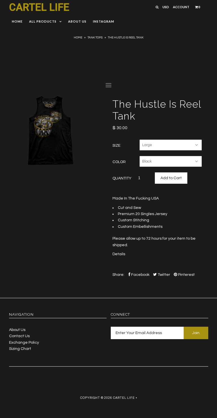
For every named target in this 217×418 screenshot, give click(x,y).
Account (181, 7)
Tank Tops (95, 37)
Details (118, 254)
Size (116, 146)
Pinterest (186, 275)
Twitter (163, 275)
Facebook (139, 275)
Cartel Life (39, 7)
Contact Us (19, 336)
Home (17, 21)
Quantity (121, 178)
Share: (118, 275)
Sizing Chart (20, 349)
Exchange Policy (24, 343)
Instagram (103, 21)
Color (119, 162)
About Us (77, 21)
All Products (43, 21)
